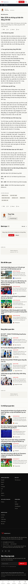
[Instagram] (9, 551)
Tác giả (16, 508)
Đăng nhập (21, 1)
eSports (2, 493)
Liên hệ (2, 517)
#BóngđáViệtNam (16, 416)
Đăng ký (17, 235)
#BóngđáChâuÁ (16, 443)
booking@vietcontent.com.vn (8, 542)
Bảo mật (2, 523)
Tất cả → (2, 495)
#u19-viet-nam (13, 195)
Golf (2, 488)
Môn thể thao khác (4, 14)
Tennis (2, 484)
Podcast (2, 501)
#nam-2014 (22, 197)
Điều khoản (3, 521)
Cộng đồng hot (17, 506)
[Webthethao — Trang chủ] (5, 2)
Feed (16, 501)
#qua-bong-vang (6, 197)
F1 (1, 491)
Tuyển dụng (3, 519)
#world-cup (15, 197)
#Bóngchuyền (15, 363)
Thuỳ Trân (7, 10)
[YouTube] (5, 551)
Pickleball (3, 486)
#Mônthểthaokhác (16, 271)
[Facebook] (2, 551)
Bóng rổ (2, 482)
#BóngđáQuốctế (16, 429)
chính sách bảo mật (13, 566)
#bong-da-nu (5, 195)
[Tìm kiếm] (17, 2)
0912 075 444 (6, 544)
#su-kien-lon (5, 200)
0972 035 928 (13, 544)
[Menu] (26, 2)
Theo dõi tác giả (13, 218)
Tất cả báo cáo (17, 480)
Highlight (16, 504)
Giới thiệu (3, 514)
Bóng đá (2, 480)
